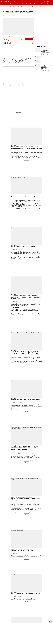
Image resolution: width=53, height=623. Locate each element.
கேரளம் (24, 153)
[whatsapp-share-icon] (4, 43)
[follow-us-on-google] (33, 43)
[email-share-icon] (10, 43)
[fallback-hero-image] (37, 50)
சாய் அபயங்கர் (29, 406)
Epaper (51, 621)
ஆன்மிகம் (30, 3)
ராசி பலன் (35, 3)
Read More (26, 161)
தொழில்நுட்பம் (41, 3)
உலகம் (14, 3)
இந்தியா (10, 3)
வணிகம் (47, 3)
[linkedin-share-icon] (9, 43)
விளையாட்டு (24, 3)
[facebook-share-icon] (7, 43)
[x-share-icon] (5, 43)
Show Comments (18, 112)
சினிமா (18, 3)
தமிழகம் (5, 3)
